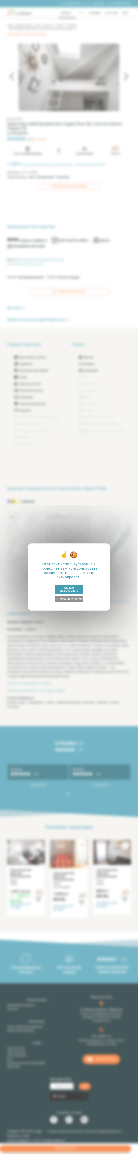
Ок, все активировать (69, 589)
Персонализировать (70, 599)
